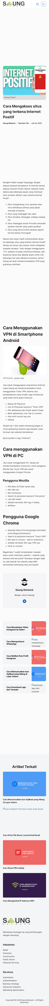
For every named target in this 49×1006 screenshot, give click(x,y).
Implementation (10, 980)
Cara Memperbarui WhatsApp (15, 642)
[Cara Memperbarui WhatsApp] (39, 643)
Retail (5, 950)
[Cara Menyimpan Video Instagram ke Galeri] (39, 628)
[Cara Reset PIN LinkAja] (24, 852)
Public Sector (9, 959)
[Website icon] (24, 601)
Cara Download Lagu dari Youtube (16, 688)
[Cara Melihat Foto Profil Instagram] (39, 657)
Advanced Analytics (12, 987)
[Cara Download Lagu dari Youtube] (39, 688)
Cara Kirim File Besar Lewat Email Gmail (21, 835)
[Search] (37, 4)
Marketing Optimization (13, 990)
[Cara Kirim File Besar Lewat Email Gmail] (24, 819)
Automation (8, 977)
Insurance (7, 953)
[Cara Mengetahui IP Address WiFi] (24, 885)
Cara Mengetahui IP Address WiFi (18, 901)
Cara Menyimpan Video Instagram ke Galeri (17, 628)
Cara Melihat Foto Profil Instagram (17, 657)
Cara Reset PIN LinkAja (13, 868)
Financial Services (11, 962)
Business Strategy (11, 984)
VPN (5, 251)
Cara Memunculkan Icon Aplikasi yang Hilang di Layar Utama (18, 674)
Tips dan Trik (23, 123)
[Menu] (43, 4)
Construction (9, 956)
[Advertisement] (24, 34)
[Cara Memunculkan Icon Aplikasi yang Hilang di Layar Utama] (39, 674)
